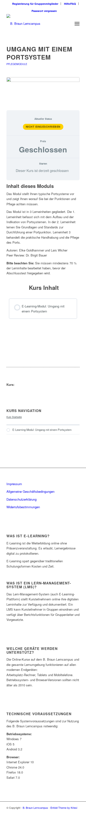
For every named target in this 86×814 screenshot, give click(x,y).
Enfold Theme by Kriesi (63, 807)
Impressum (14, 484)
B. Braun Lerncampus (35, 807)
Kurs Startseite (14, 417)
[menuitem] (35, 3)
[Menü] (77, 23)
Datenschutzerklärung (21, 499)
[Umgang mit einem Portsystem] (43, 91)
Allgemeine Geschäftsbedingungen (30, 491)
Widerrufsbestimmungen (23, 507)
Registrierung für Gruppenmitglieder (35, 3)
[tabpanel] (43, 229)
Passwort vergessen (44, 11)
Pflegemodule (16, 64)
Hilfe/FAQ (70, 3)
